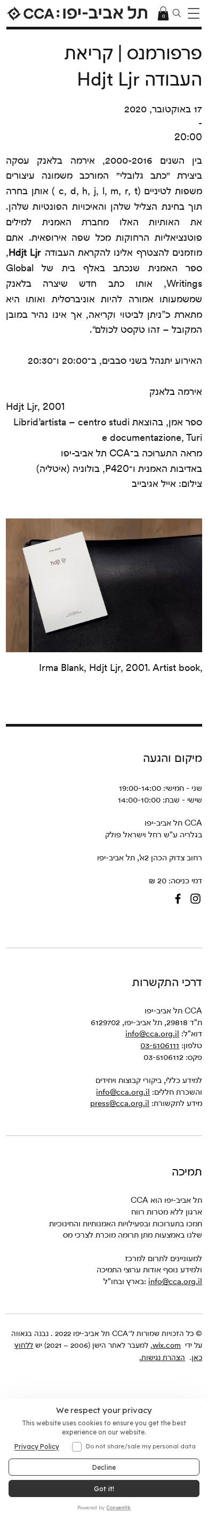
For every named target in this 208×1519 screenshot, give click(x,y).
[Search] (177, 13)
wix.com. (165, 1345)
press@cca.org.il (119, 1103)
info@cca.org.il (152, 1033)
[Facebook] (178, 898)
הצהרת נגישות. (162, 1357)
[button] (194, 13)
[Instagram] (195, 898)
